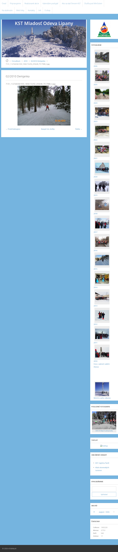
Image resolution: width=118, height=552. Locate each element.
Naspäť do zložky (48, 129)
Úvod (4, 3)
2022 (95, 140)
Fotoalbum (16, 61)
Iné (39, 10)
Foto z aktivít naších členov (102, 365)
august (101, 512)
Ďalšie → (78, 129)
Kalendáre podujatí (50, 3)
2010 (25, 61)
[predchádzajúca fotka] (9, 105)
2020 (95, 177)
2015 (95, 269)
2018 (95, 214)
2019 (95, 195)
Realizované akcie (32, 3)
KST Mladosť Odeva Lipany (44, 23)
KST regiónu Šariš (102, 463)
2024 (95, 103)
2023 (95, 121)
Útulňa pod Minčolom (93, 3)
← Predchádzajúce (13, 129)
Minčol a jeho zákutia (102, 398)
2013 (95, 306)
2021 (95, 158)
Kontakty (31, 10)
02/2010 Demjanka (38, 61)
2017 (95, 232)
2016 (95, 250)
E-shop (47, 10)
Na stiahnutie (7, 10)
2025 (95, 84)
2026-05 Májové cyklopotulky (104, 431)
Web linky (20, 10)
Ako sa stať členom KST (71, 3)
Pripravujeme (15, 3)
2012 (95, 324)
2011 (95, 343)
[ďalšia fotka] (78, 105)
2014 (95, 287)
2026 (95, 66)
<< (94, 512)
